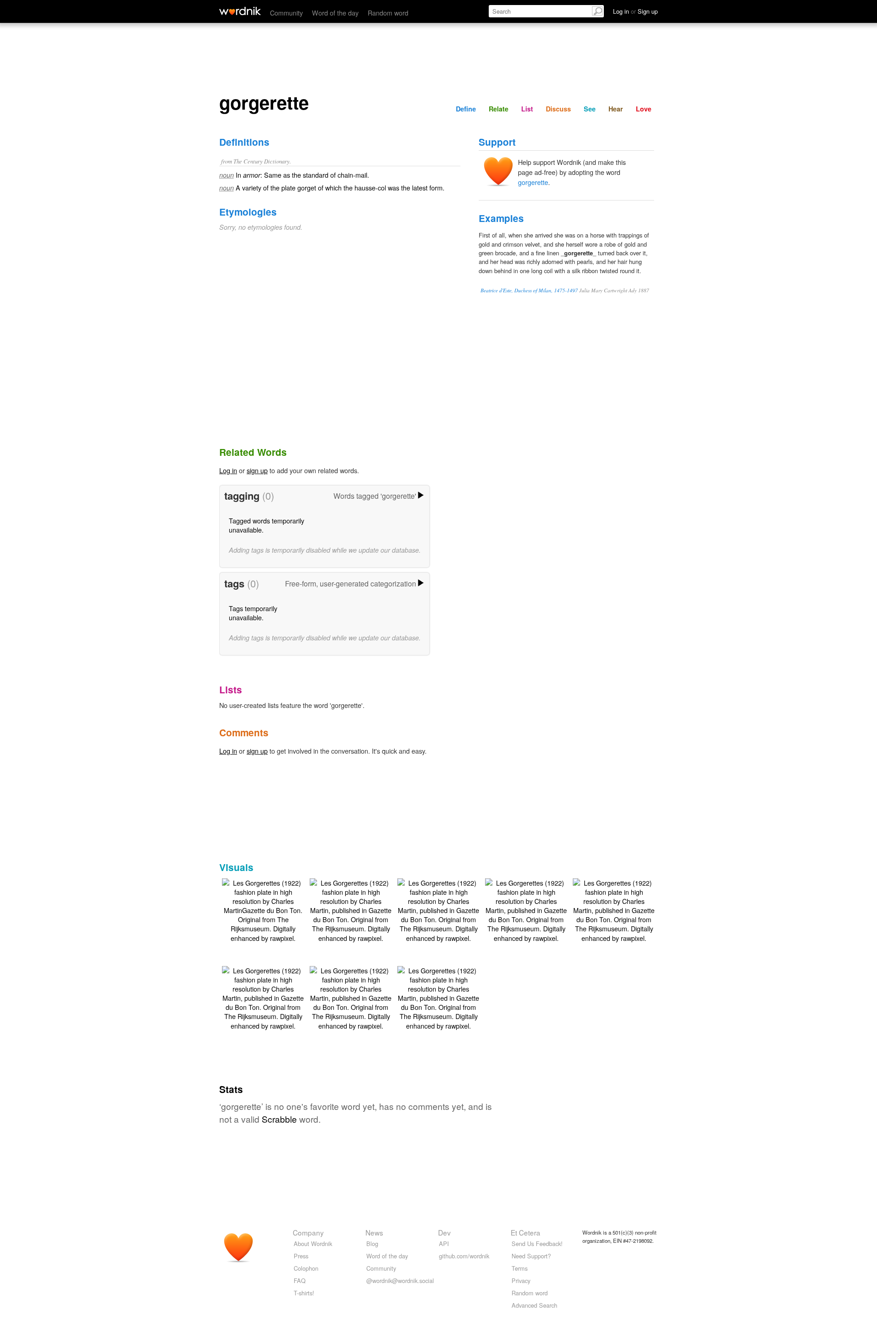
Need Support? (531, 1256)
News (374, 1232)
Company (308, 1232)
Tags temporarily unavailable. (253, 612)
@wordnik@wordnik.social (400, 1280)
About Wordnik (313, 1243)
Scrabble (279, 1119)
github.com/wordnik (464, 1256)
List (527, 108)
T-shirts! (304, 1292)
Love (643, 108)
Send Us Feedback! (537, 1243)
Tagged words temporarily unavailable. (266, 525)
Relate (498, 108)
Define (466, 108)
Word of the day (335, 12)
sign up (257, 470)
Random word (388, 12)
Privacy (521, 1280)
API (444, 1243)
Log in (228, 470)
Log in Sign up (635, 11)
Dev (444, 1232)
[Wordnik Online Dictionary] (240, 11)
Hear (615, 108)
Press (301, 1256)
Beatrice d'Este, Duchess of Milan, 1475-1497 (529, 290)
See (590, 108)
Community (286, 12)
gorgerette (533, 182)
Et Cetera (525, 1232)
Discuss (558, 108)
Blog (372, 1243)
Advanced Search (534, 1305)
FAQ (300, 1280)
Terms (520, 1268)
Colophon (306, 1268)
